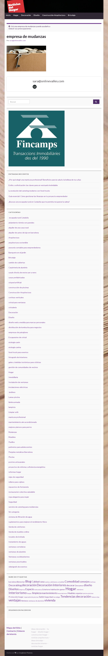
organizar (79, 593)
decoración (29, 585)
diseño (88, 585)
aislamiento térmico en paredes (21, 223)
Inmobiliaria (13, 377)
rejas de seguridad (16, 477)
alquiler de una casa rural (19, 227)
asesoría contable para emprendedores (25, 247)
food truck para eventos (18, 352)
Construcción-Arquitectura (53, 15)
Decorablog (15, 585)
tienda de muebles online (19, 532)
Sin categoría (14, 512)
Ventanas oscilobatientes (19, 557)
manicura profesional (17, 417)
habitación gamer (58, 589)
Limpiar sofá (13, 412)
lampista (12, 407)
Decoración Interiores (51, 585)
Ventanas (24, 601)
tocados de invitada (17, 537)
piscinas (90, 593)
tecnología (56, 597)
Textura (94, 597)
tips (98, 597)
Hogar (15, 15)
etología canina (15, 347)
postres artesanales (17, 462)
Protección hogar (16, 597)
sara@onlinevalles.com (17, 40)
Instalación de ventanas (18, 382)
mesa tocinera (62, 593)
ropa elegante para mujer (19, 497)
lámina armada (14, 402)
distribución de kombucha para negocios (25, 327)
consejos (85, 581)
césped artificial (15, 282)
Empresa (22, 589)
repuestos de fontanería (19, 487)
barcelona (12, 582)
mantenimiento (49, 593)
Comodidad (72, 581)
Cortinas (92, 582)
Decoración (26, 15)
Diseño (37, 15)
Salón (41, 597)
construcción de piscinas (19, 287)
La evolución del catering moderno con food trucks (29, 191)
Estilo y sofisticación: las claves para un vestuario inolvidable (33, 185)
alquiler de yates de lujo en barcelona (24, 232)
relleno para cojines (16, 482)
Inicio (8, 15)
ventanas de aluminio (17, 552)
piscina (85, 593)
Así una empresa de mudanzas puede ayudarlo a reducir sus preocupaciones (29, 27)
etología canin (14, 342)
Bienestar (21, 582)
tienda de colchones (17, 527)
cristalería (13, 307)
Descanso (79, 585)
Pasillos (12, 442)
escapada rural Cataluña (19, 218)
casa (42, 581)
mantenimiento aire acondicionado (23, 422)
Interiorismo (18, 593)
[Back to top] (102, 650)
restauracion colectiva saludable (22, 492)
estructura (38, 590)
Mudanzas (13, 432)
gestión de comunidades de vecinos (23, 367)
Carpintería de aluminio (18, 267)
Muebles (12, 437)
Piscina (11, 457)
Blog (28, 581)
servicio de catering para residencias (23, 507)
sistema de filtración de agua (20, 517)
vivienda (49, 600)
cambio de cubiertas (17, 262)
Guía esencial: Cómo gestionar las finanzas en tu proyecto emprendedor (38, 196)
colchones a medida (57, 582)
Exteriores (46, 589)
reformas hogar (15, 472)
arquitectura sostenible (18, 242)
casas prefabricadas (17, 277)
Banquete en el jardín (17, 252)
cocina (47, 582)
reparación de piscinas (31, 597)
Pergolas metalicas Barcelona (21, 452)
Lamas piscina (14, 397)
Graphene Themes (26, 653)
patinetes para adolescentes (20, 447)
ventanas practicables (18, 562)
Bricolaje (71, 15)
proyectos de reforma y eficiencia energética (27, 467)
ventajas (15, 600)
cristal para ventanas (17, 302)
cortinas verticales (16, 297)
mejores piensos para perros (20, 427)
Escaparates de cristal (18, 337)
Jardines (12, 392)
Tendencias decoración (75, 596)
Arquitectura (14, 237)
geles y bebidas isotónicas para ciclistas (25, 362)
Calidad (35, 581)
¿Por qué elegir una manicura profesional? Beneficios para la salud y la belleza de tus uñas (45, 180)
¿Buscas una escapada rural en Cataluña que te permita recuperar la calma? (39, 202)
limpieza (36, 592)
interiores (80, 589)
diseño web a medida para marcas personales (27, 322)
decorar (70, 585)
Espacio (29, 589)
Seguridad (13, 502)
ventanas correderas (17, 547)
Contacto (11, 631)
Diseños (14, 589)
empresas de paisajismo (18, 332)
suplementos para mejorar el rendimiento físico (28, 522)
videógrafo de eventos (18, 567)
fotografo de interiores (18, 357)
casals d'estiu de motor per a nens (22, 272)
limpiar (29, 593)
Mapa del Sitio (14, 627)
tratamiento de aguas (17, 542)
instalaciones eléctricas (18, 387)
